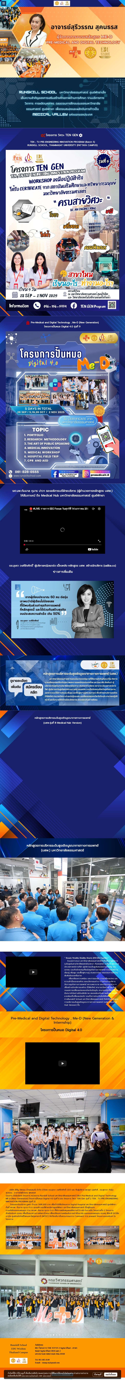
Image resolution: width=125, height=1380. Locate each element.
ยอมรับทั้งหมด (111, 1374)
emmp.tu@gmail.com (51, 1363)
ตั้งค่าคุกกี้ (97, 1374)
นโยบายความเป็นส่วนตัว (29, 1376)
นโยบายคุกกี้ (47, 1376)
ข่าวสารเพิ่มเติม (63, 571)
